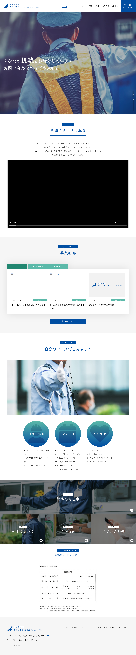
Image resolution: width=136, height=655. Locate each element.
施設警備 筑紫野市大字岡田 (101, 304)
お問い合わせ (123, 627)
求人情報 (105, 6)
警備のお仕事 (94, 6)
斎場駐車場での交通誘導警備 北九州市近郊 (67, 306)
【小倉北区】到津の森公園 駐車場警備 (28, 304)
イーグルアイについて (78, 6)
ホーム (64, 6)
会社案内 (114, 6)
